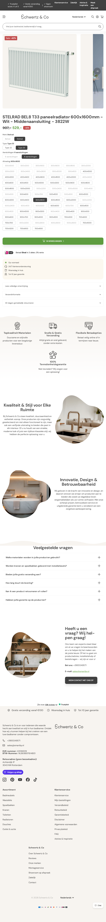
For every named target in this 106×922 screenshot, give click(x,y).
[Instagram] (4, 780)
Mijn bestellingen (63, 800)
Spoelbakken (9, 805)
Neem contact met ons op (81, 680)
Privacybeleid (61, 829)
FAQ (56, 834)
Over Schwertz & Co (38, 853)
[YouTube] (20, 780)
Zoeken (99, 26)
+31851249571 (13, 740)
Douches (7, 824)
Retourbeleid (61, 810)
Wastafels (7, 800)
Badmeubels (8, 795)
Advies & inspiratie (84, 3)
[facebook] (28, 780)
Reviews (32, 858)
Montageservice (36, 868)
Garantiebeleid (62, 814)
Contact (32, 882)
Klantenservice (61, 2)
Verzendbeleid (61, 805)
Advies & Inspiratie (64, 838)
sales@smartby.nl (81, 671)
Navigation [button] (4, 16)
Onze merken (35, 863)
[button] (97, 71)
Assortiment (9, 789)
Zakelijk (73, 2)
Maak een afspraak (94, 5)
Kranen (6, 810)
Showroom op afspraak (39, 872)
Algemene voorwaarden (66, 824)
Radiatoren (8, 819)
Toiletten (7, 814)
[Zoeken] (92, 17)
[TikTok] (35, 780)
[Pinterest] (12, 780)
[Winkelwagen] (102, 17)
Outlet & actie (9, 829)
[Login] (97, 17)
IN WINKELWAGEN (54, 241)
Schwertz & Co (36, 847)
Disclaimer (60, 819)
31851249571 (80, 665)
